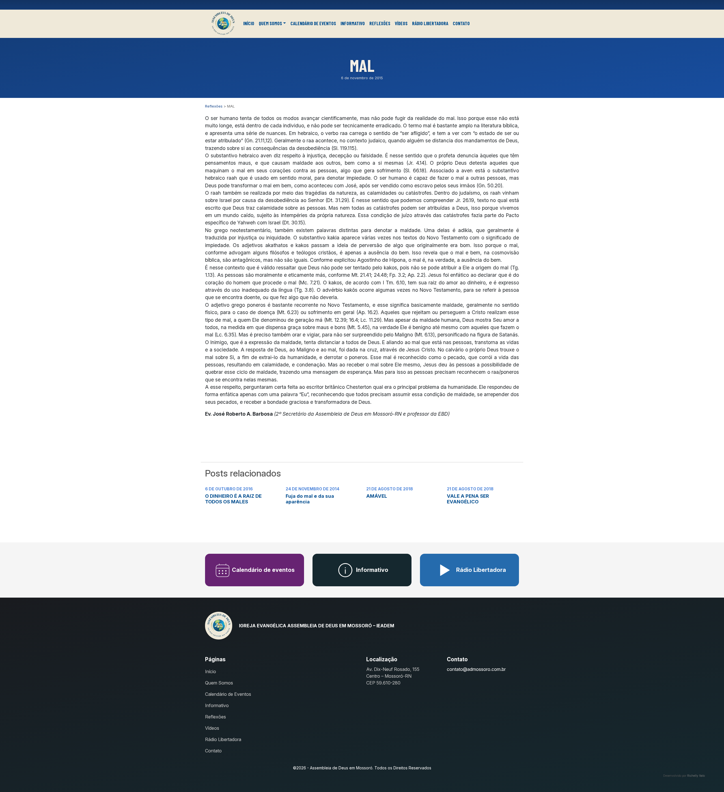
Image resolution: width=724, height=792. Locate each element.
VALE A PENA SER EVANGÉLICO (468, 499)
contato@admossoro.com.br (476, 669)
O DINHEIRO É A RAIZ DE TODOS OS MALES (233, 499)
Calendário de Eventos (313, 23)
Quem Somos (270, 23)
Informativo (353, 23)
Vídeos (401, 23)
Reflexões (379, 23)
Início (248, 23)
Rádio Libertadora (430, 23)
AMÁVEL (376, 496)
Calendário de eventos (262, 569)
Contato (461, 23)
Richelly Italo (696, 775)
